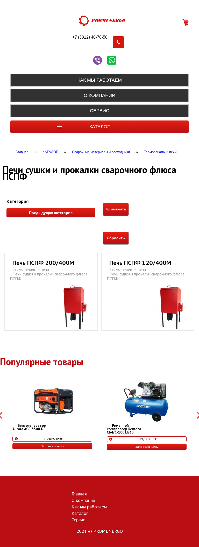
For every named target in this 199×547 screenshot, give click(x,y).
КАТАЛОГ (99, 126)
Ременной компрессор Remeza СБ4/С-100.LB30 (124, 428)
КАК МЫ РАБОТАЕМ (99, 80)
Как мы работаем (89, 507)
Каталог (80, 513)
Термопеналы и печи (30, 269)
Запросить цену (52, 446)
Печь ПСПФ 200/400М (43, 263)
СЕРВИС (99, 110)
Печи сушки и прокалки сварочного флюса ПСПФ (49, 276)
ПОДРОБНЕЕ (53, 439)
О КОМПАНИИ (99, 95)
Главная (79, 494)
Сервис (78, 520)
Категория (17, 201)
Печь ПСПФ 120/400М (140, 263)
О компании (83, 500)
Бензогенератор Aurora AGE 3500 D (29, 427)
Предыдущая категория (51, 213)
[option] (52, 414)
